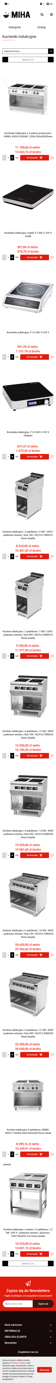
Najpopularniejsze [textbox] (12, 51)
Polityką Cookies (18, 1363)
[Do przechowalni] (52, 157)
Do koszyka (32, 157)
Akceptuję (44, 1370)
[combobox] (28, 51)
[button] (49, 4)
